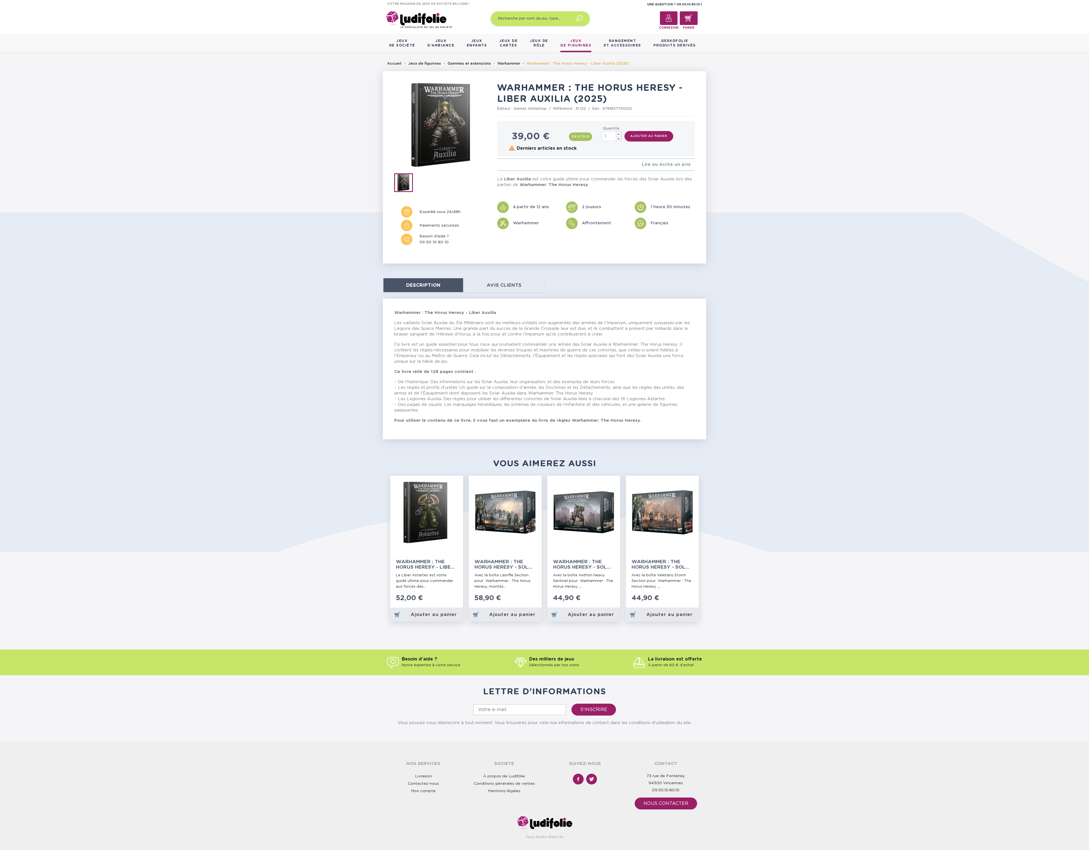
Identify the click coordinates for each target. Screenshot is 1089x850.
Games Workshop (530, 109)
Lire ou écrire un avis (666, 164)
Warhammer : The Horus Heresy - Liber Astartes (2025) (425, 564)
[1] (498, 164)
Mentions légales (504, 791)
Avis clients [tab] (504, 285)
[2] (503, 164)
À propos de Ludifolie (504, 776)
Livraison (423, 776)
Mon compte (423, 791)
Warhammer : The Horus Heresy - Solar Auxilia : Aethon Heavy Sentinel (583, 564)
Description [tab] (423, 285)
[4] (512, 164)
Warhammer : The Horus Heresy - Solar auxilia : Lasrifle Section (504, 564)
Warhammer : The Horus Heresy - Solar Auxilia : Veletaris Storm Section (662, 564)
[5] (516, 164)
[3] (507, 164)
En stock (580, 136)
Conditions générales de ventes (504, 784)
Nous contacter (665, 803)
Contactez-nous (423, 784)
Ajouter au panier (648, 136)
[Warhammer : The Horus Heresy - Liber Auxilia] (405, 184)
